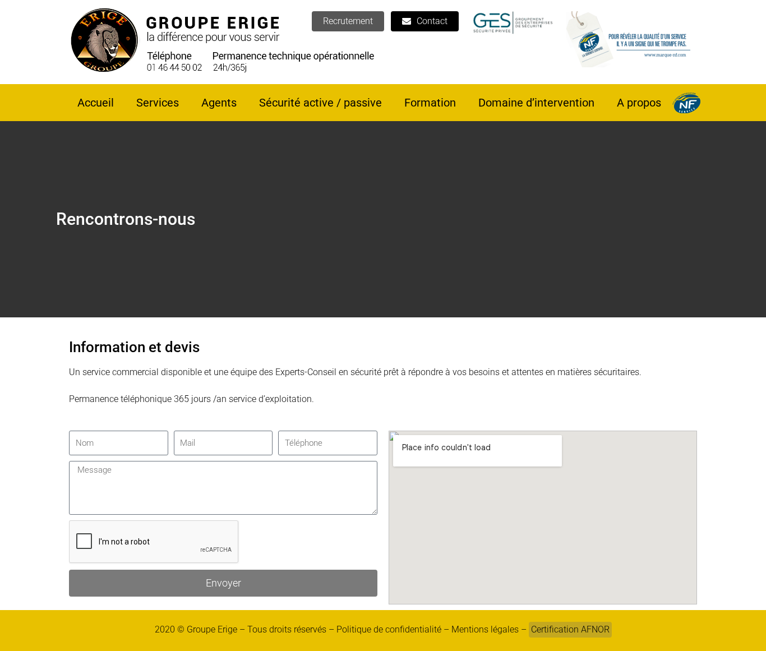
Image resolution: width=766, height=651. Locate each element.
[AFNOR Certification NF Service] (686, 103)
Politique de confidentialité (388, 629)
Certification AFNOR (570, 629)
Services (157, 102)
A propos (639, 102)
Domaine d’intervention (536, 102)
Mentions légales (485, 629)
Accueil (95, 102)
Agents (219, 102)
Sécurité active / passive (320, 102)
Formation (430, 102)
